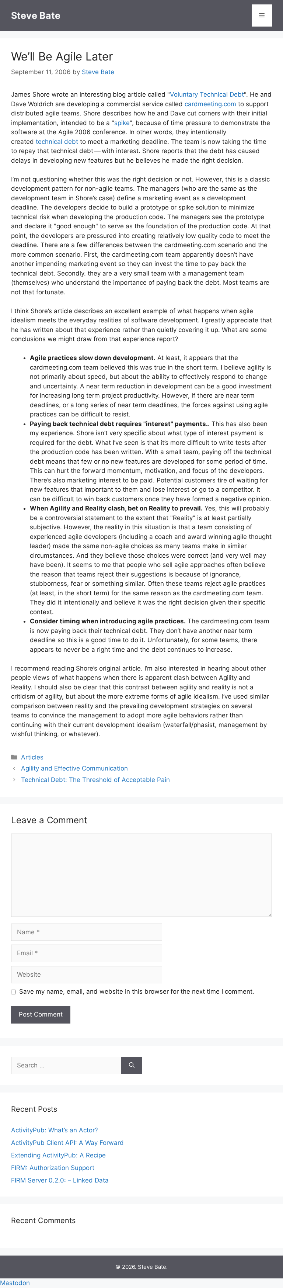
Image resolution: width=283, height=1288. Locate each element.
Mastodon (15, 1283)
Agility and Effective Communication (74, 768)
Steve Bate (35, 15)
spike (122, 123)
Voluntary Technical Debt (207, 94)
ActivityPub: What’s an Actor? (54, 1130)
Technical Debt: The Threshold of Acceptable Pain (95, 779)
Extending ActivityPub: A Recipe (58, 1155)
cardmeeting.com (210, 104)
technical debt (57, 141)
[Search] (131, 1065)
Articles (32, 757)
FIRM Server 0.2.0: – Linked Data (60, 1180)
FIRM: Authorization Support (52, 1167)
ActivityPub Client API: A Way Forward (67, 1142)
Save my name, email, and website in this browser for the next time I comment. (136, 991)
